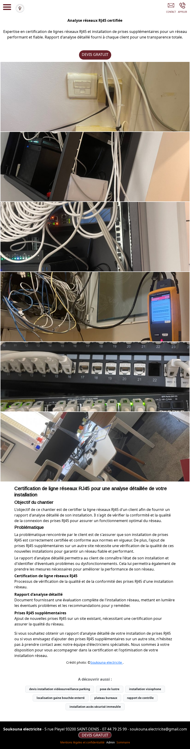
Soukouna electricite (106, 662)
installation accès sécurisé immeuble (95, 707)
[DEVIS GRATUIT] (171, 9)
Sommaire (123, 742)
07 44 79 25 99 (114, 729)
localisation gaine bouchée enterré (61, 698)
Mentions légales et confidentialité (82, 742)
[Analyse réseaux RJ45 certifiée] (95, 96)
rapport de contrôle (140, 698)
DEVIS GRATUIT (95, 54)
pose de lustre (109, 689)
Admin (110, 742)
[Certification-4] (95, 376)
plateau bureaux (105, 698)
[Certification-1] (95, 166)
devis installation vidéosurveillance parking (59, 689)
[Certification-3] (95, 306)
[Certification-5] (95, 446)
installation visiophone (145, 689)
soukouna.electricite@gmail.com (158, 729)
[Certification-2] (95, 236)
